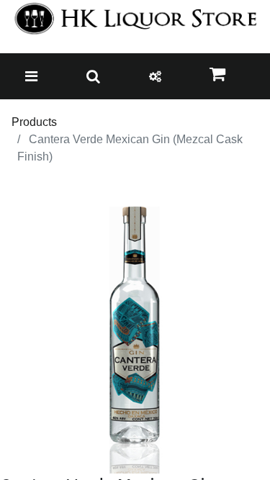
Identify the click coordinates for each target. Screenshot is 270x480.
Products (34, 122)
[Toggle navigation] (31, 76)
